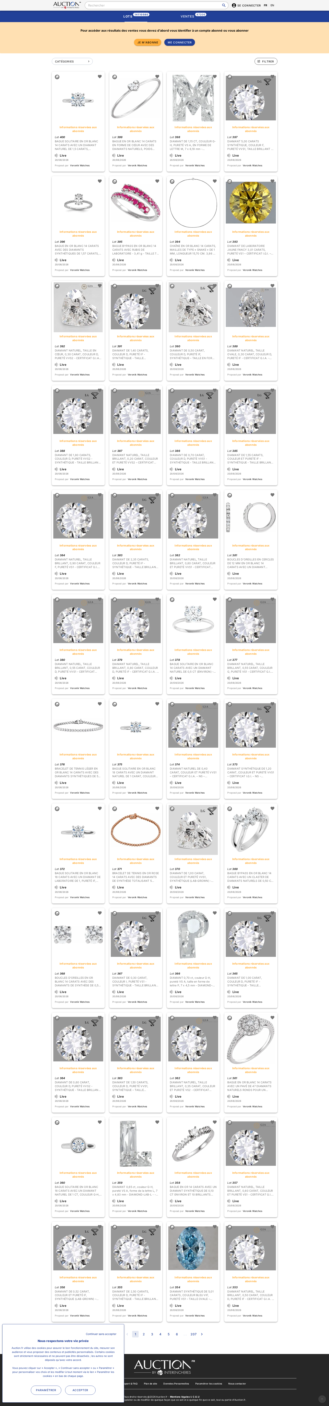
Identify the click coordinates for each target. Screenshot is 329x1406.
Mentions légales (180, 1396)
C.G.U (196, 1396)
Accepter (80, 1390)
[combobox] (156, 5)
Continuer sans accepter (101, 1334)
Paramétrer (46, 1390)
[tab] (135, 16)
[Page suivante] (202, 1334)
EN (272, 5)
